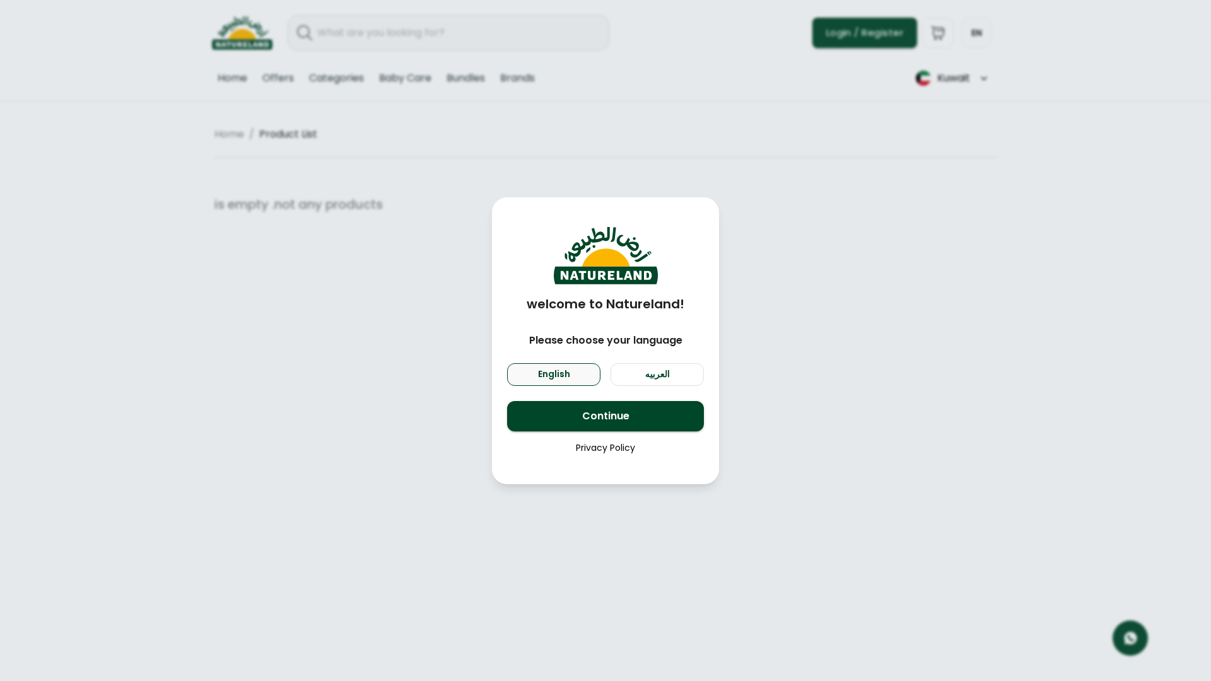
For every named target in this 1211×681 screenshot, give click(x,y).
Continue (605, 416)
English (554, 374)
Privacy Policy (605, 447)
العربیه (657, 374)
